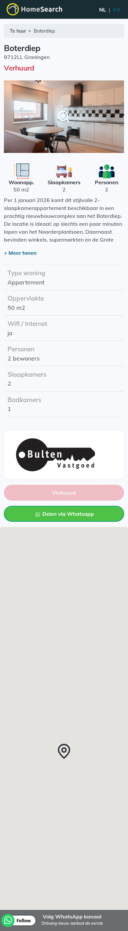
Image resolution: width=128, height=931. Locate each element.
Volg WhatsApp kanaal (72, 916)
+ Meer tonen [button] (20, 252)
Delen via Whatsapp (67, 513)
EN (109, 9)
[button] (64, 751)
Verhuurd (64, 492)
